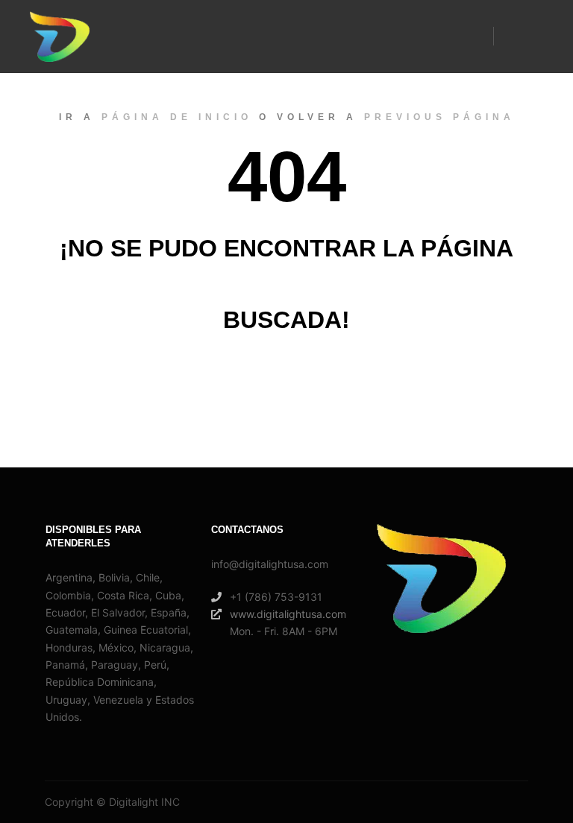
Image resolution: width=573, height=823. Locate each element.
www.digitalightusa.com (288, 614)
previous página (439, 117)
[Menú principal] (518, 36)
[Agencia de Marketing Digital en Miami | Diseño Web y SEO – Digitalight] (60, 36)
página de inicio (176, 117)
